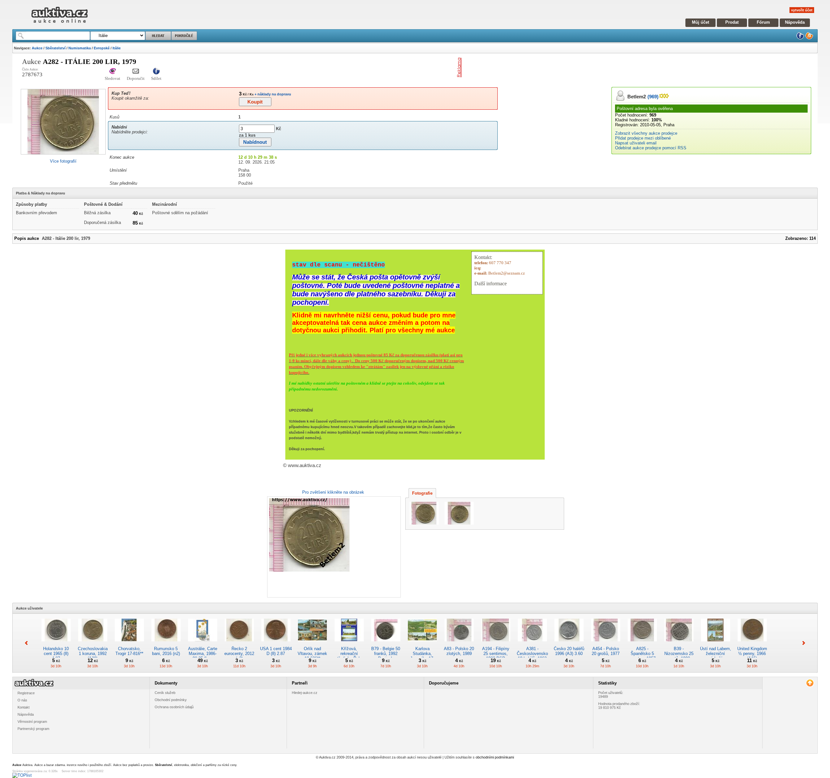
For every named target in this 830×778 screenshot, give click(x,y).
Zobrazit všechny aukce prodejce (646, 133)
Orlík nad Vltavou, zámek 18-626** (312, 653)
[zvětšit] (333, 547)
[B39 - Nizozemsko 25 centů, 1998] (679, 643)
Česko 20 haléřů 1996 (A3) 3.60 (569, 651)
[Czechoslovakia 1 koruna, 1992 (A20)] (93, 643)
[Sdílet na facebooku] (156, 71)
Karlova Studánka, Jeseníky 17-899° (422, 656)
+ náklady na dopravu (272, 94)
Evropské (102, 48)
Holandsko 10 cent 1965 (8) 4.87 (56, 653)
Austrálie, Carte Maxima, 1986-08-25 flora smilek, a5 (202, 656)
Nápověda (795, 22)
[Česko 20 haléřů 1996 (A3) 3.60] (569, 643)
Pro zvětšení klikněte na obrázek (333, 492)
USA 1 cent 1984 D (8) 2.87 (276, 651)
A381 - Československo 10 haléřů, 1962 (532, 653)
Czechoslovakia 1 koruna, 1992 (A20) (93, 653)
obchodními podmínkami (495, 757)
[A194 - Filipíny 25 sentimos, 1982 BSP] (496, 643)
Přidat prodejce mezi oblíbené (643, 138)
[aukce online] (59, 24)
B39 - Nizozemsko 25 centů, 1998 (679, 653)
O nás (22, 700)
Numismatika (79, 48)
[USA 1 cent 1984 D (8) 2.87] (276, 643)
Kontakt (24, 707)
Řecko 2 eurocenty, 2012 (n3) (239, 653)
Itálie (117, 48)
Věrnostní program (32, 721)
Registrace (26, 693)
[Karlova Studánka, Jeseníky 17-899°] (422, 643)
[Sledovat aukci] (112, 71)
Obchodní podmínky (171, 700)
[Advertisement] (540, 67)
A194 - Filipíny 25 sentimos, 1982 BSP (495, 653)
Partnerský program (33, 729)
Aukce (37, 48)
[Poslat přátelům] (136, 71)
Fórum (763, 22)
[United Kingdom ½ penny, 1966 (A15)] (752, 643)
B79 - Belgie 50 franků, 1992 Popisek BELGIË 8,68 (385, 656)
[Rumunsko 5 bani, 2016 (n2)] (166, 643)
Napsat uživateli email (636, 143)
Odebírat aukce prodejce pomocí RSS (650, 147)
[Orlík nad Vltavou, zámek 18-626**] (312, 643)
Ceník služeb (165, 693)
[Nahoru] (809, 683)
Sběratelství (55, 48)
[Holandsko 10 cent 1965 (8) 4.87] (56, 643)
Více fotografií (63, 161)
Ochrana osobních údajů (174, 707)
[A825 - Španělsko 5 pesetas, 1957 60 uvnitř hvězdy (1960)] (642, 643)
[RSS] (809, 38)
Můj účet (700, 22)
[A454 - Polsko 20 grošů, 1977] (606, 643)
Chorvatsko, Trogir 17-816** (129, 651)
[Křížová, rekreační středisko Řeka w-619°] (349, 643)
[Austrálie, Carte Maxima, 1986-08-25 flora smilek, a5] (203, 643)
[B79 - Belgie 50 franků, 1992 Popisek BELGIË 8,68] (386, 643)
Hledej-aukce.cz (304, 693)
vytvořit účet (801, 10)
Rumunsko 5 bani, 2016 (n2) (166, 651)
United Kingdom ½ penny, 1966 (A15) (752, 653)
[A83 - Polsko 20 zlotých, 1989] (459, 643)
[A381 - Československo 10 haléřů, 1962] (532, 643)
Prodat (732, 22)
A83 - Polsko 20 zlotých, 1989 (459, 651)
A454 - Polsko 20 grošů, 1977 (606, 651)
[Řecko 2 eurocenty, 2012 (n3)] (239, 643)
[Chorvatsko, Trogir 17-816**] (129, 643)
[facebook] (800, 38)
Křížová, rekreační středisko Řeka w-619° (349, 656)
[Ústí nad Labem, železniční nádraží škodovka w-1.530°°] (715, 643)
